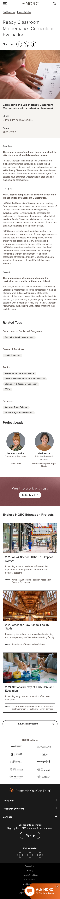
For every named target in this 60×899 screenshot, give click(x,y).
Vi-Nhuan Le (44, 453)
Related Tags (12, 323)
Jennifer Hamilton (16, 453)
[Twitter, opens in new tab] (40, 855)
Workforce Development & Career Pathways (25, 379)
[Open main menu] (5, 3)
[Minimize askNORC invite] (57, 886)
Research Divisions (13, 808)
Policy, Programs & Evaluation (19, 412)
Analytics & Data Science (16, 407)
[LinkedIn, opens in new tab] (30, 855)
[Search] (55, 3)
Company (8, 800)
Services (7, 816)
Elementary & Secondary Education (21, 384)
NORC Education (12, 355)
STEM (7, 389)
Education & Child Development (19, 337)
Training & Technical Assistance (19, 373)
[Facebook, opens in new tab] (20, 855)
